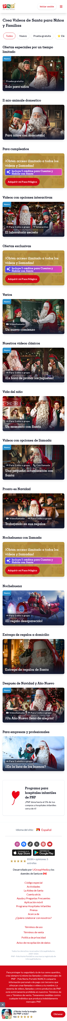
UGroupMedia (40, 869)
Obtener (58, 1014)
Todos (9, 35)
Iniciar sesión (47, 6)
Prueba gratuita (42, 35)
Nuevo (23, 35)
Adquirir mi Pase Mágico (22, 181)
